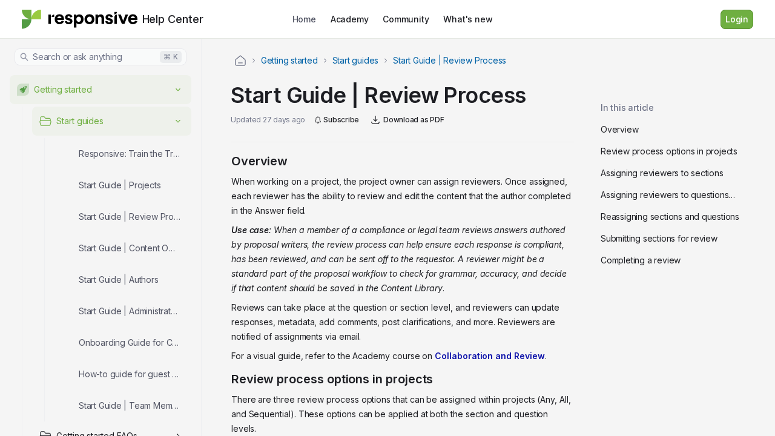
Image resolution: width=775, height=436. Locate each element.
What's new (467, 19)
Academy (350, 19)
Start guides (355, 60)
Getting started (289, 60)
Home (304, 19)
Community (406, 19)
